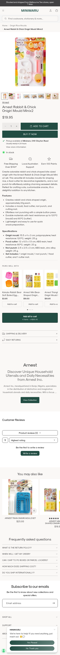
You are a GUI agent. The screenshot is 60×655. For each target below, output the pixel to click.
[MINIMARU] (29, 10)
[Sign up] (54, 603)
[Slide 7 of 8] (48, 96)
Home (4, 25)
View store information (16, 147)
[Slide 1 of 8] (5, 96)
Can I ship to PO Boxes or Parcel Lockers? (25, 560)
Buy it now (30, 134)
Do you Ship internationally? (18, 572)
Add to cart (12, 304)
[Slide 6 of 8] (41, 96)
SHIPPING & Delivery (16, 333)
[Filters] (5, 440)
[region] (30, 289)
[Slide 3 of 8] (19, 96)
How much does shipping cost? (19, 566)
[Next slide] (55, 504)
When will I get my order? (16, 554)
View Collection (30, 400)
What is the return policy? (17, 547)
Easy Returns (13, 340)
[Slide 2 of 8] (12, 96)
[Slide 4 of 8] (26, 96)
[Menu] (3, 10)
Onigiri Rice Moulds (18, 25)
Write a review (30, 453)
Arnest (5, 102)
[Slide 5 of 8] (34, 96)
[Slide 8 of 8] (55, 96)
